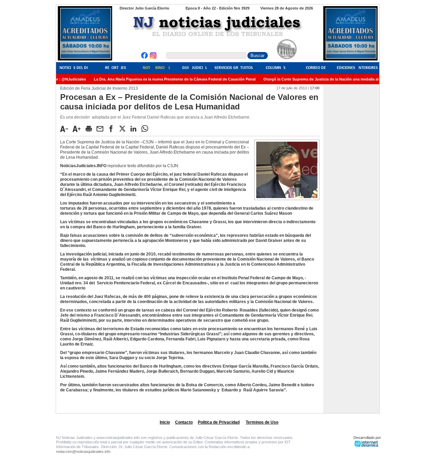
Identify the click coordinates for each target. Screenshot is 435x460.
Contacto (184, 422)
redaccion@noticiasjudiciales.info (83, 451)
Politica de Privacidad (219, 422)
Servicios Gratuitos (233, 68)
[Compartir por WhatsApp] (146, 128)
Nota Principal (156, 68)
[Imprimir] (90, 128)
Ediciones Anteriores (357, 68)
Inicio (165, 422)
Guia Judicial (194, 68)
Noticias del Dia (74, 68)
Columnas (275, 68)
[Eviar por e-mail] (102, 128)
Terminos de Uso (262, 422)
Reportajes (115, 68)
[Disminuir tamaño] (66, 129)
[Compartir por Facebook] (113, 128)
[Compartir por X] (124, 128)
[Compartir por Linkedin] (135, 128)
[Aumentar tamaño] (78, 129)
